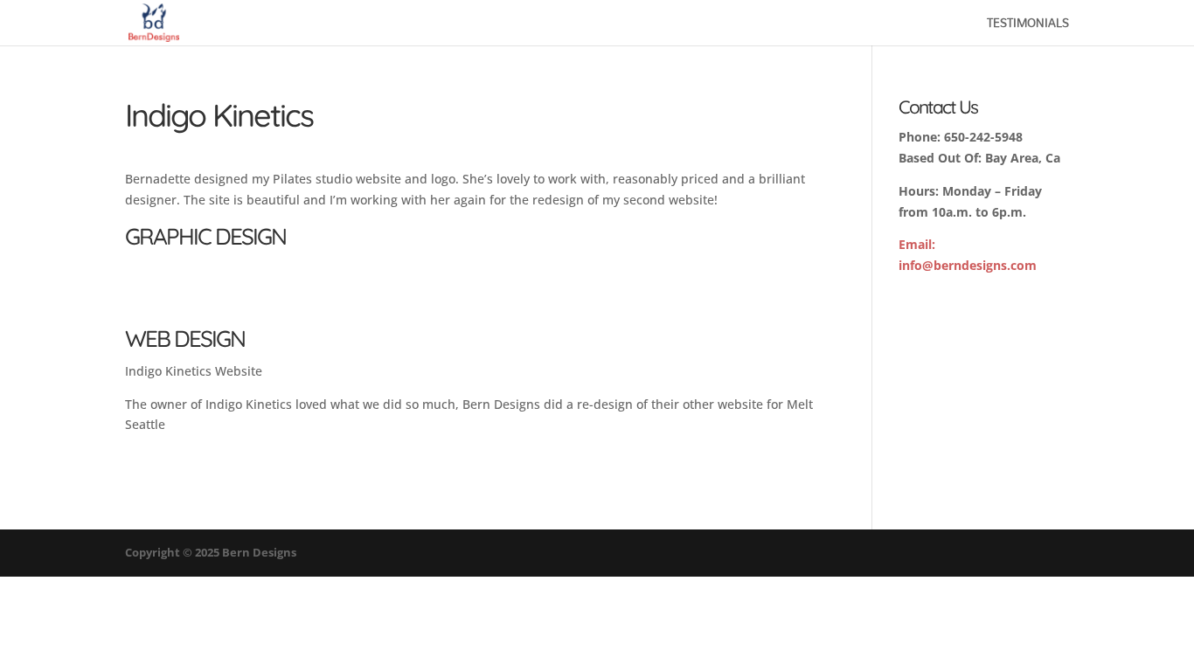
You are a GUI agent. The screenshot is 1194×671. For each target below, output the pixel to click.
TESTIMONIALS (1028, 25)
